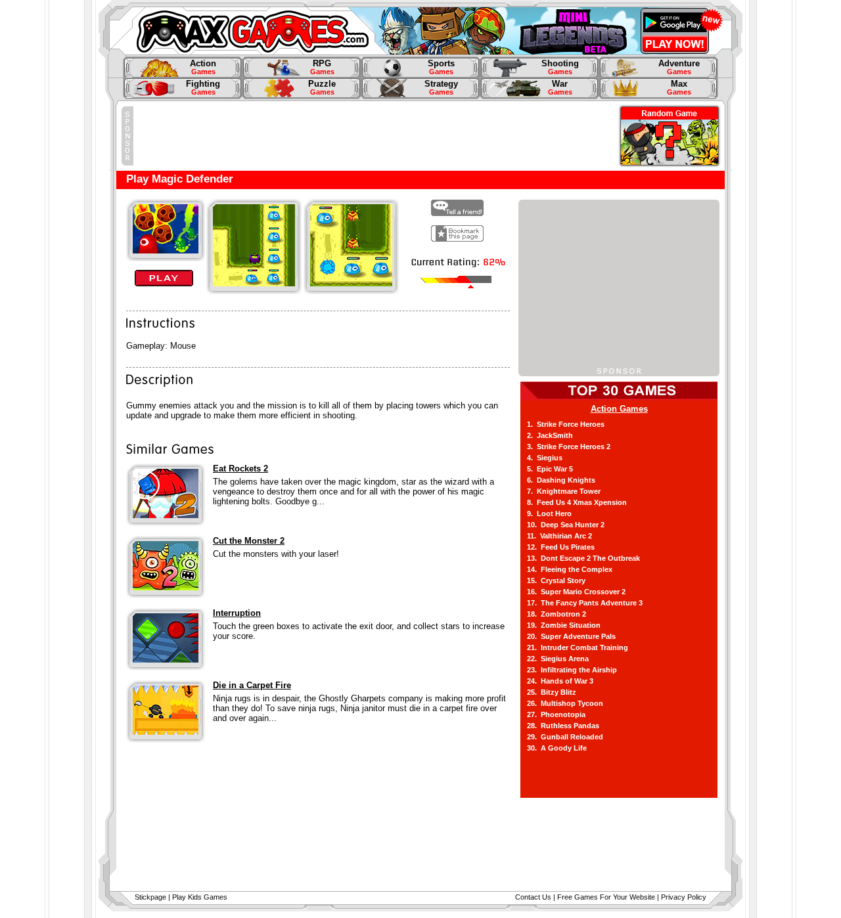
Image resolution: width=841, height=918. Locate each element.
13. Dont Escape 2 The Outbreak (583, 558)
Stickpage (150, 897)
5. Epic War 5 (550, 469)
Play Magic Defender (179, 178)
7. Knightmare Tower (564, 491)
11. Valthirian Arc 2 (559, 536)
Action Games (619, 409)
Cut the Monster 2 (248, 541)
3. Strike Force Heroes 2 (568, 446)
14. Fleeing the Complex (569, 569)
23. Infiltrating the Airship (572, 670)
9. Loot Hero (549, 513)
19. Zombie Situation (564, 625)
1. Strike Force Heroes (565, 424)
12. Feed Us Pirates (561, 547)
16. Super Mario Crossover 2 (576, 592)
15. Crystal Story (556, 580)
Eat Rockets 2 (240, 468)
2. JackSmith (550, 435)
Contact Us (533, 897)
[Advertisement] (372, 135)
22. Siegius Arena (558, 659)
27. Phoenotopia (556, 714)
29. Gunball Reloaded (565, 737)
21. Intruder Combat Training (577, 647)
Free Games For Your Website (606, 897)
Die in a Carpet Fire (252, 685)
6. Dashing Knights (561, 480)
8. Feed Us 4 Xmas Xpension (577, 502)
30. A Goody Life (557, 748)
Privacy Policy (683, 897)
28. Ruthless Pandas (563, 726)
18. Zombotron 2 (556, 614)
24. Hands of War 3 (560, 681)
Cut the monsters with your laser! (276, 554)
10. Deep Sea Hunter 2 (565, 525)
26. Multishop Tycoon (565, 703)
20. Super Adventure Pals (571, 636)
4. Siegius (544, 458)
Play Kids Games (199, 897)
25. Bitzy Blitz (551, 692)
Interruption (237, 613)
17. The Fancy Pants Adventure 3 (585, 603)
